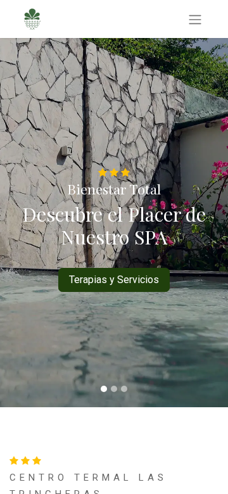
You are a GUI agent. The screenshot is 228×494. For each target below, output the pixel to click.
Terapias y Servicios (114, 280)
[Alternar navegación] (195, 19)
